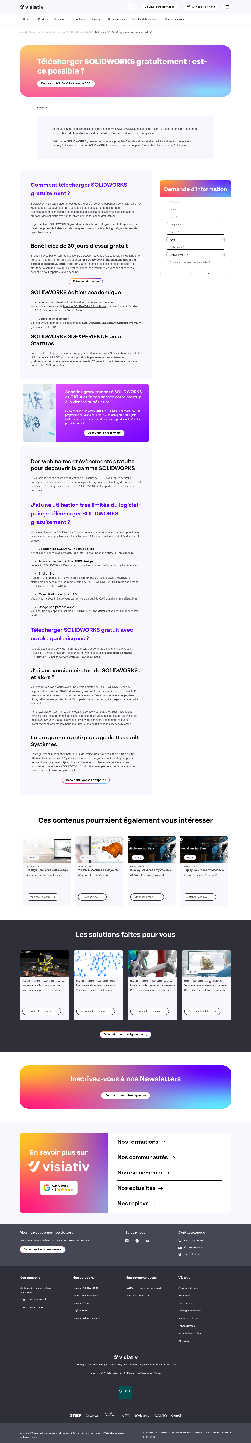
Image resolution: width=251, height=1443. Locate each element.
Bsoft (122, 1373)
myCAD (101, 1373)
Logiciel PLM (80, 1310)
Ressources (34, 32)
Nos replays (133, 1203)
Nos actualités (137, 1188)
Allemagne (81, 1365)
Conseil (27, 19)
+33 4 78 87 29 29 (193, 1240)
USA (174, 1365)
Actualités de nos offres (53, 32)
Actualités (184, 1296)
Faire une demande (86, 281)
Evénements (185, 1303)
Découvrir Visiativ (174, 19)
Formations (78, 19)
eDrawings (130, 598)
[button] (59, 1188)
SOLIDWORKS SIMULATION (48, 586)
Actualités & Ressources (145, 19)
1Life (109, 1373)
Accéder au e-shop (203, 6)
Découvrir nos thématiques (123, 1095)
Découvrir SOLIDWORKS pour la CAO (66, 83)
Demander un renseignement (123, 1034)
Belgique (103, 1365)
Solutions (59, 19)
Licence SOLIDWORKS (85, 1295)
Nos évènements (140, 1173)
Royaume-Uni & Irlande (151, 1365)
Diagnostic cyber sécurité (34, 1299)
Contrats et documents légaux (185, 1433)
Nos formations (138, 1142)
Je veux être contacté (159, 7)
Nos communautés (143, 1157)
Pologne (133, 1365)
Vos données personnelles (156, 1433)
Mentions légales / (212, 1433)
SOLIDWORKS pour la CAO (80, 32)
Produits (43, 19)
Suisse (167, 1365)
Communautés (116, 19)
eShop (92, 1373)
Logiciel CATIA (81, 1303)
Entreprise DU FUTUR (137, 1295)
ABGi (115, 1373)
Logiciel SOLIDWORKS (85, 1288)
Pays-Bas (122, 1365)
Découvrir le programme (104, 433)
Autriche (92, 1365)
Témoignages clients (189, 1311)
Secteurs (96, 19)
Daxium (130, 1373)
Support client (192, 1254)
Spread (158, 1373)
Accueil (23, 32)
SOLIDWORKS (126, 129)
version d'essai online (80, 578)
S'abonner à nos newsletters (42, 1249)
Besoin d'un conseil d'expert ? (86, 780)
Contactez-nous (193, 1247)
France (112, 1365)
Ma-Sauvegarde (144, 1373)
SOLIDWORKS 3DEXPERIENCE (75, 553)
